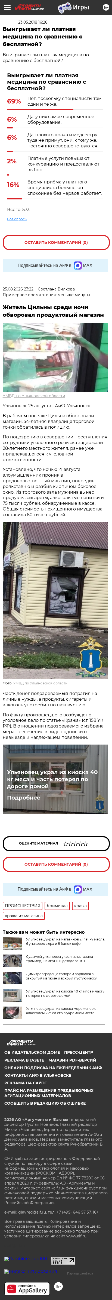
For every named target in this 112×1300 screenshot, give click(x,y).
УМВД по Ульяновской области (34, 395)
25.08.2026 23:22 (18, 289)
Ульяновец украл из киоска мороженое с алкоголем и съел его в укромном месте (61, 1011)
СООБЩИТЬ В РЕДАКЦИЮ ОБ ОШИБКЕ (45, 1103)
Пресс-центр (78, 1052)
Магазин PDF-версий (72, 1060)
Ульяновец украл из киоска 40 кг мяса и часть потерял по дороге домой (52, 779)
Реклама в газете (24, 1060)
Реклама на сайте (25, 1083)
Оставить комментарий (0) (56, 242)
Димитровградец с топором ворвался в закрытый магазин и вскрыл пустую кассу (61, 976)
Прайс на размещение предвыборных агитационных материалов (49, 1093)
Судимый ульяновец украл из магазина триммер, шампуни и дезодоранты (59, 959)
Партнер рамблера (80, 1273)
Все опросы (17, 219)
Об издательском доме (32, 1052)
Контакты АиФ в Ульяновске (37, 1075)
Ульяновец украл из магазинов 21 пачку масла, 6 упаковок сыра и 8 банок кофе (65, 941)
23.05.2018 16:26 (33, 22)
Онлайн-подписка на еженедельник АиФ (53, 1067)
